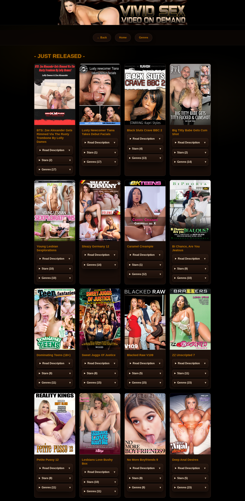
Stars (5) (137, 373)
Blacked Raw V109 (140, 355)
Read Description (53, 150)
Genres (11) (49, 382)
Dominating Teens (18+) (53, 355)
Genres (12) (139, 274)
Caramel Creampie (140, 246)
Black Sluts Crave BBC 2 (144, 130)
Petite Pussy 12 (48, 459)
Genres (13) (139, 158)
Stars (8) (92, 373)
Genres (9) (138, 487)
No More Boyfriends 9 (142, 459)
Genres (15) (94, 382)
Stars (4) (137, 148)
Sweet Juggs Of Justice (99, 355)
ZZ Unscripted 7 (183, 355)
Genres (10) (49, 278)
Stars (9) (182, 268)
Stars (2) (47, 160)
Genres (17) (49, 169)
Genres (143, 37)
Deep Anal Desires (185, 459)
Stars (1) (92, 152)
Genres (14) (184, 161)
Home (123, 37)
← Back (102, 37)
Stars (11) (183, 373)
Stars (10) (48, 268)
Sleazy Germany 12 (95, 246)
